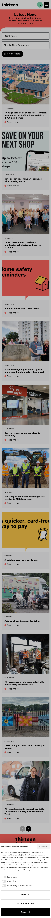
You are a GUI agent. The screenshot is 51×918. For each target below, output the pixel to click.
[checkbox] (9, 877)
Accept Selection (25, 903)
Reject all (25, 894)
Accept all (25, 912)
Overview (45, 846)
